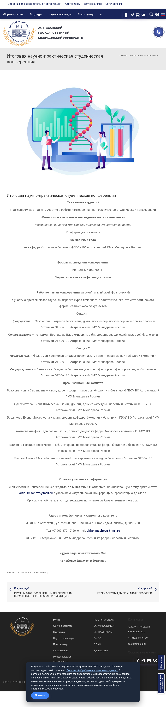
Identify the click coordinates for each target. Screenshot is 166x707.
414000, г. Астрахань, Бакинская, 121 (139, 629)
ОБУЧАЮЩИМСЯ (104, 625)
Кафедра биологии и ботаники (143, 56)
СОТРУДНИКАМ (103, 632)
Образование (60, 650)
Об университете (13, 14)
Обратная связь (161, 662)
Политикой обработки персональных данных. (92, 670)
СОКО (97, 644)
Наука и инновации (60, 14)
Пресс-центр (86, 14)
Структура (36, 14)
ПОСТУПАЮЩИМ (104, 619)
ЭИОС (97, 638)
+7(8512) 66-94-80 (138, 637)
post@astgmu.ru (137, 643)
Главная (123, 56)
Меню (56, 619)
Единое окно (101, 650)
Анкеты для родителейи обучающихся (161, 683)
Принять (40, 695)
